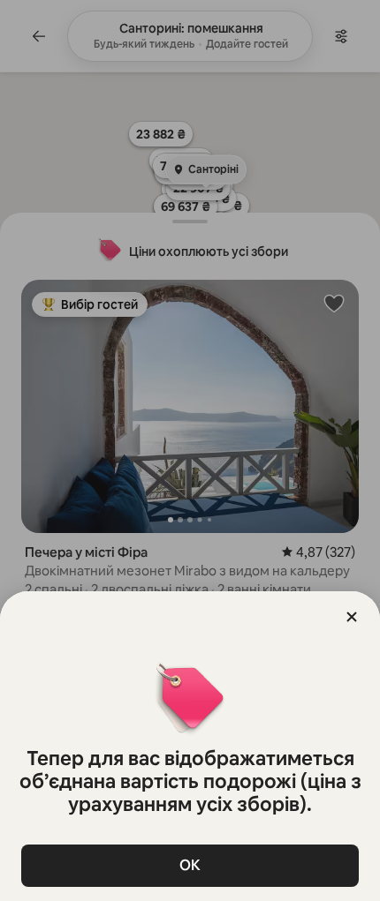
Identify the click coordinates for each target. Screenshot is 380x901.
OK (190, 865)
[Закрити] (352, 617)
